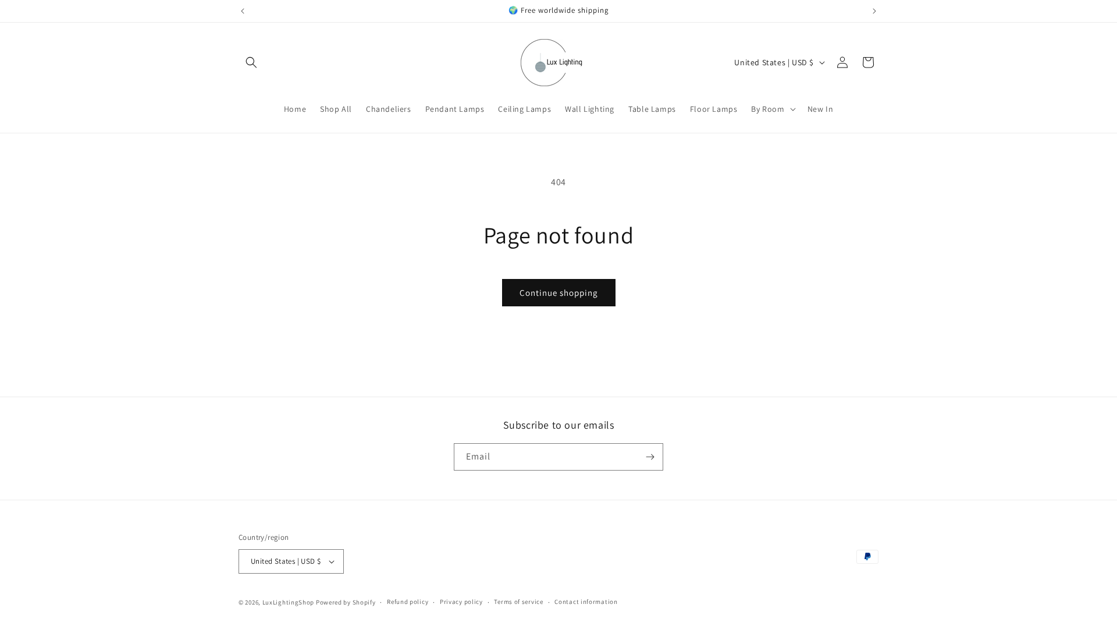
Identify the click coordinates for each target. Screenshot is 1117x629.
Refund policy (407, 602)
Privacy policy (461, 602)
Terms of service (518, 602)
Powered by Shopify (346, 602)
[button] (251, 62)
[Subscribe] (650, 457)
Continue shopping (559, 292)
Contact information (585, 602)
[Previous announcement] (242, 11)
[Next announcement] (874, 11)
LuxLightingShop (288, 602)
